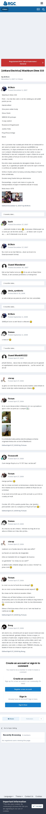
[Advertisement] (23, 36)
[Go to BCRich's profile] (4, 89)
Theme (19, 796)
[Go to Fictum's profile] (4, 400)
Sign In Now (23, 705)
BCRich (7, 77)
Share (11, 719)
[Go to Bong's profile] (4, 627)
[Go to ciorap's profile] (4, 379)
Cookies (39, 796)
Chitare (20, 79)
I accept (38, 806)
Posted (17, 90)
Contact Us (29, 796)
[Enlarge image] (23, 229)
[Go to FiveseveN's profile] (4, 457)
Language (8, 796)
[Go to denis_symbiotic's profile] (4, 292)
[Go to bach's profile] (4, 223)
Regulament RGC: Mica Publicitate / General (23, 63)
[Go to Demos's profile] (4, 333)
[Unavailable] (6, 197)
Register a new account (23, 689)
